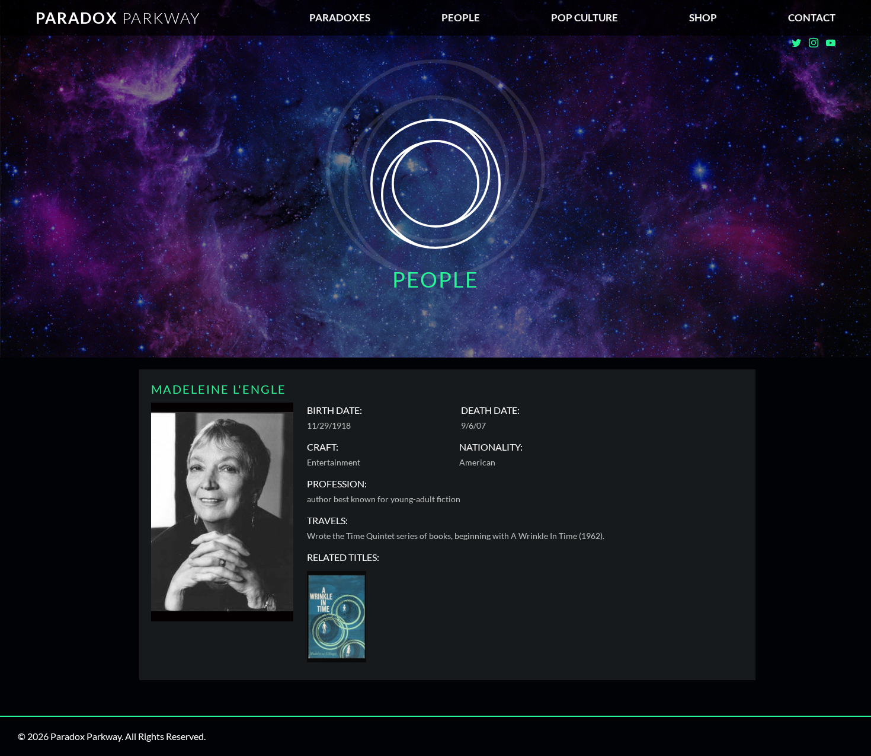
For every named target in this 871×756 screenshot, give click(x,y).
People (460, 17)
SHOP (703, 17)
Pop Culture (584, 17)
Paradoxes (339, 17)
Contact (811, 17)
